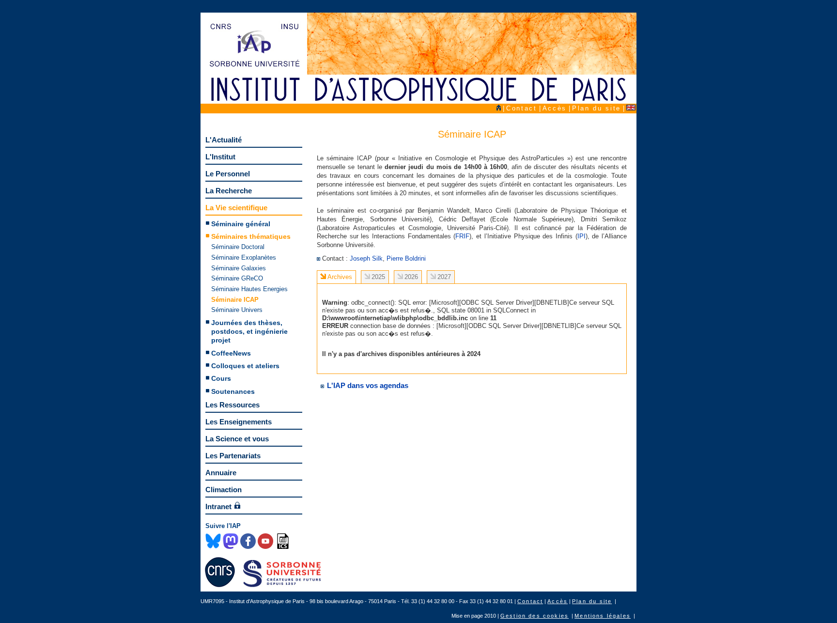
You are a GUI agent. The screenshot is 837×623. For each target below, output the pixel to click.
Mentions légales (602, 616)
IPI (581, 236)
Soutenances (233, 391)
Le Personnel (227, 174)
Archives (339, 276)
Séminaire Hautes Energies (249, 289)
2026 (411, 276)
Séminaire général (240, 224)
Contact (521, 108)
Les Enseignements (238, 422)
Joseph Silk (366, 258)
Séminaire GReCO (237, 278)
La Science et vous (237, 439)
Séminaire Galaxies (238, 268)
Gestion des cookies (534, 616)
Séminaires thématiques (251, 236)
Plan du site (596, 108)
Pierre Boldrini (406, 258)
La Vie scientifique (236, 207)
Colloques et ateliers (245, 366)
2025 (378, 276)
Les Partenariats (233, 456)
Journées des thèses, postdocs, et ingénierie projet (249, 331)
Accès (554, 108)
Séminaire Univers (237, 309)
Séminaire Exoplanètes (243, 257)
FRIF (462, 236)
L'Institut (220, 157)
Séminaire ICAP (235, 299)
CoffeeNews (231, 353)
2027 (444, 276)
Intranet (218, 506)
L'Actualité (223, 140)
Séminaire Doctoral (237, 246)
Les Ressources (232, 405)
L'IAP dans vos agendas (366, 385)
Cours (221, 378)
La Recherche (228, 191)
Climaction (223, 489)
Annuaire (220, 472)
